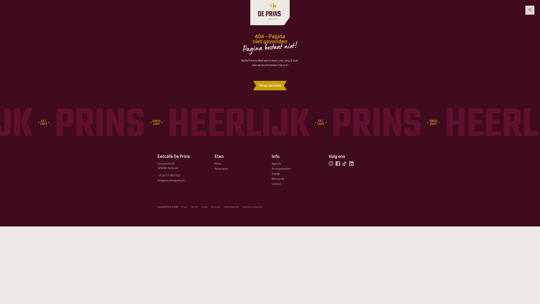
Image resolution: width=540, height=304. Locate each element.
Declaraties (215, 207)
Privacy (184, 207)
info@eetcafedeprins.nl (171, 180)
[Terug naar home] (270, 85)
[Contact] (276, 184)
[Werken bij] (278, 178)
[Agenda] (276, 163)
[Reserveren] (221, 168)
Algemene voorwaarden (252, 207)
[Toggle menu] (529, 10)
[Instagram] (331, 163)
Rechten (194, 207)
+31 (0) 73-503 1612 (169, 175)
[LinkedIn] (351, 163)
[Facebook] (338, 163)
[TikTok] (344, 163)
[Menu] (218, 163)
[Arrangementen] (281, 168)
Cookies (204, 207)
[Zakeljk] (276, 173)
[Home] (269, 11)
